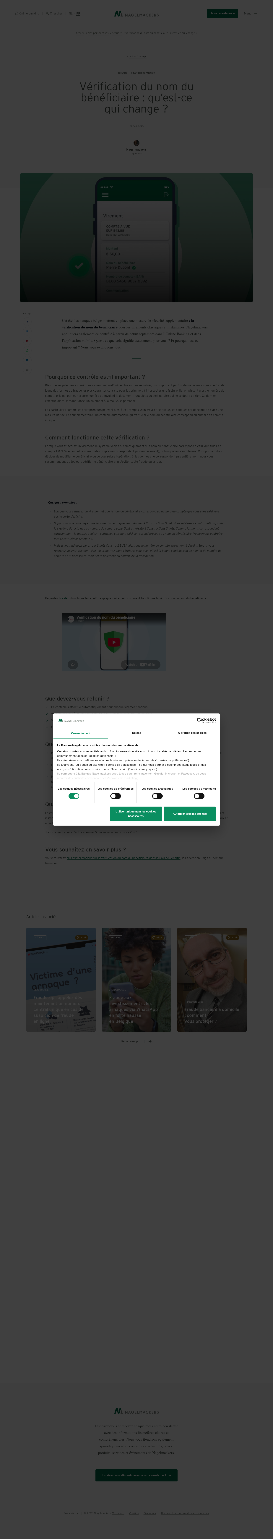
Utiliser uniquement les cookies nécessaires (136, 813)
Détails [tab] (136, 732)
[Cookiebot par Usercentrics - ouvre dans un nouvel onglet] (199, 720)
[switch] (115, 796)
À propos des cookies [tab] (192, 732)
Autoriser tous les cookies (190, 813)
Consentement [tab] (80, 733)
